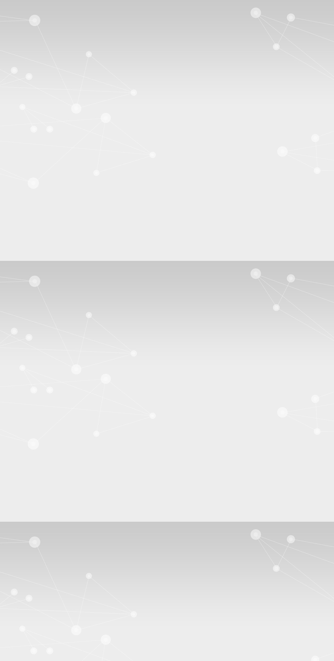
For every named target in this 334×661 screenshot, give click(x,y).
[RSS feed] (12, 570)
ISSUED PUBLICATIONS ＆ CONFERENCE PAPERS (61, 313)
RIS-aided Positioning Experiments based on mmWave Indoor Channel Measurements (103, 579)
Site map (20, 22)
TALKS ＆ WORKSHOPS (36, 265)
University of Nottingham (44, 201)
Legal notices (23, 620)
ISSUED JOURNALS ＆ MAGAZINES (47, 307)
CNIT (28, 196)
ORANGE (32, 215)
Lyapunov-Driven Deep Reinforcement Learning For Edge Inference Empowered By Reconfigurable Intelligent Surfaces (133, 589)
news (6, 374)
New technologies (28, 374)
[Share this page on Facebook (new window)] (51, 485)
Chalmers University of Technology (52, 177)
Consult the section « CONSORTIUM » (35, 242)
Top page (9, 548)
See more (9, 607)
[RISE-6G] (25, 83)
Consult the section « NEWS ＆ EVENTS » (38, 279)
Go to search (23, 18)
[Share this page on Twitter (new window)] (49, 489)
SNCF (28, 229)
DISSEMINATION (31, 137)
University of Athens (40, 186)
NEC (27, 210)
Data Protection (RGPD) (33, 625)
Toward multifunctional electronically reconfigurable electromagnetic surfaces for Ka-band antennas (117, 584)
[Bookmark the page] (31, 480)
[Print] (19, 475)
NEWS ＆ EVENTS (32, 131)
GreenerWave (34, 224)
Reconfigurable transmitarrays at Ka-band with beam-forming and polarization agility (104, 593)
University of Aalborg (41, 182)
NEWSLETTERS (28, 270)
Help (328, 27)
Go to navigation (26, 13)
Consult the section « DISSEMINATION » (37, 322)
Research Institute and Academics (40, 168)
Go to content (24, 8)
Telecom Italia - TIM (40, 219)
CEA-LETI (32, 172)
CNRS (28, 191)
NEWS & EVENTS (57, 338)
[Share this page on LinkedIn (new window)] (50, 494)
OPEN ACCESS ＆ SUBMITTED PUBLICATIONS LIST (62, 302)
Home (31, 338)
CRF (27, 233)
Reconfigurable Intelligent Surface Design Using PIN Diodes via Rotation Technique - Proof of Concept (119, 598)
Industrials (21, 205)
